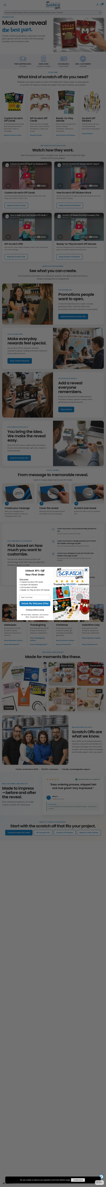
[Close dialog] (86, 570)
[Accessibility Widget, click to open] (101, 1177)
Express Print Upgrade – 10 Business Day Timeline (26, 1174)
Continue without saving (35, 610)
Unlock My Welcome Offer (35, 603)
